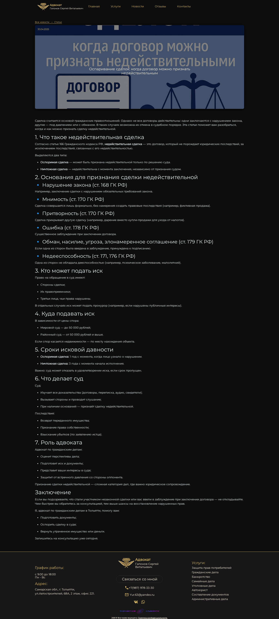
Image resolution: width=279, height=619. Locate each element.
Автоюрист (200, 590)
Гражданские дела (205, 572)
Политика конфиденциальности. (152, 618)
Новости (138, 6)
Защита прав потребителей (211, 567)
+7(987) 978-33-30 (141, 587)
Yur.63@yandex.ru (142, 594)
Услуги (116, 6)
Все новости (42, 22)
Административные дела (210, 599)
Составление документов (210, 594)
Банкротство (201, 576)
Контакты (184, 6)
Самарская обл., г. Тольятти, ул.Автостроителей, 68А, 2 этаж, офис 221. (65, 591)
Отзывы (160, 6)
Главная (94, 6)
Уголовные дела (203, 585)
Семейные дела (203, 581)
